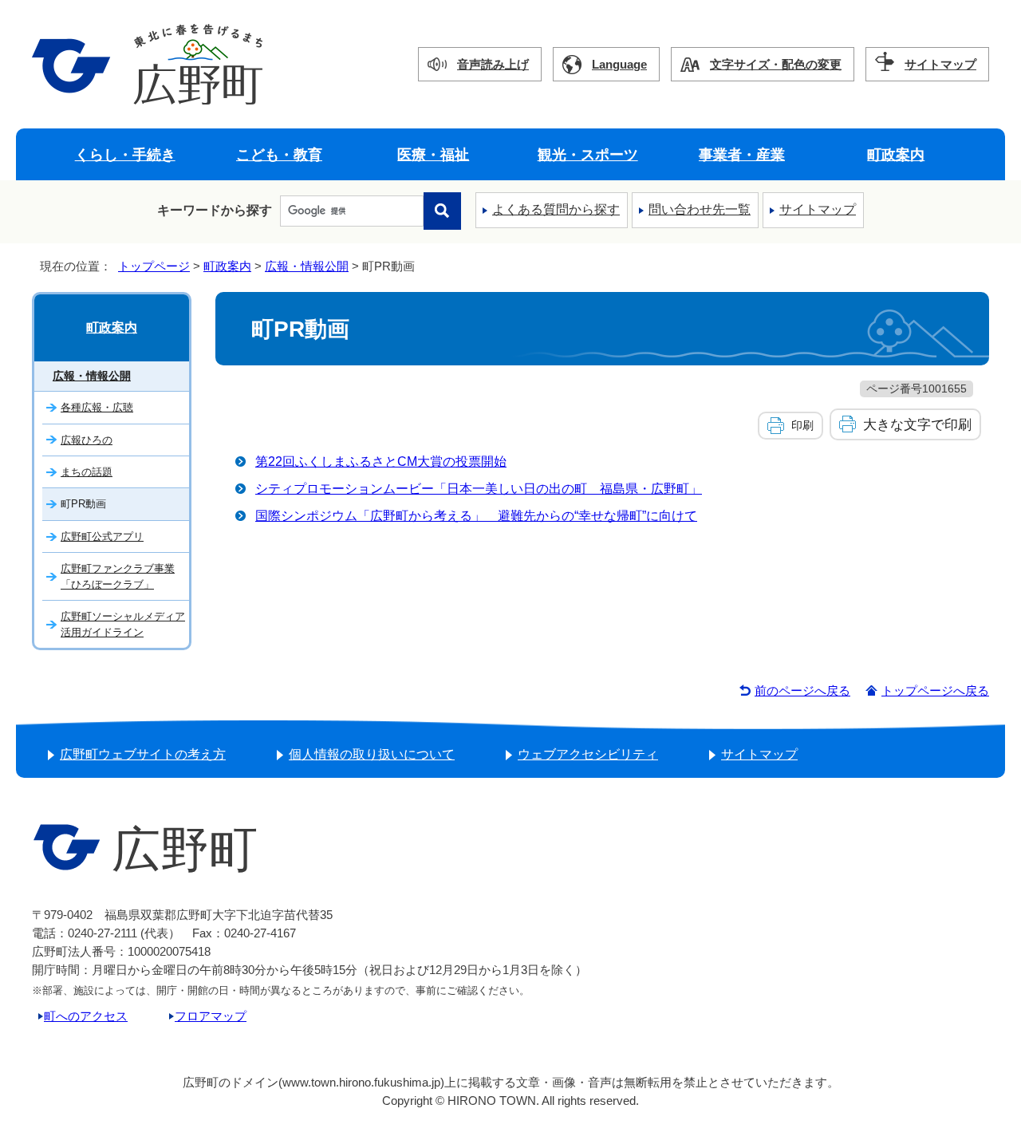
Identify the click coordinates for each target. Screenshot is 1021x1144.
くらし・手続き (125, 154)
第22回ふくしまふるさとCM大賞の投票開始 (381, 461)
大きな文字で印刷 (917, 424)
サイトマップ (940, 64)
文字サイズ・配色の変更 (776, 64)
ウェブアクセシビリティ (588, 754)
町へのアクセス (86, 1016)
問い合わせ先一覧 (699, 209)
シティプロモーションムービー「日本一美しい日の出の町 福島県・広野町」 (478, 488)
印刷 (802, 425)
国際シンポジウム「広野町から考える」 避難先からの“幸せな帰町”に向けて (476, 516)
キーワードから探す (214, 210)
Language (619, 64)
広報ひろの (86, 440)
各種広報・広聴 (97, 407)
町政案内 (895, 154)
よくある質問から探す (556, 209)
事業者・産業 (742, 154)
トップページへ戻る (935, 690)
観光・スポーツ (588, 154)
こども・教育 (279, 154)
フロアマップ (210, 1016)
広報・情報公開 (307, 266)
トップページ (154, 266)
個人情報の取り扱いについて (372, 754)
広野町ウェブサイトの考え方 (143, 754)
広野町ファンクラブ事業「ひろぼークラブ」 (118, 576)
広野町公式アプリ (102, 536)
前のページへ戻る (802, 690)
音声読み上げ (493, 64)
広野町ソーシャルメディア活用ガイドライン (123, 623)
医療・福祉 (433, 154)
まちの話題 (86, 472)
